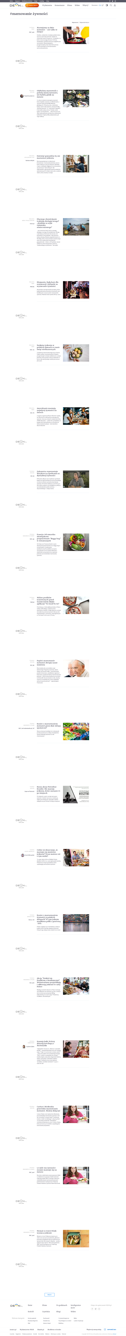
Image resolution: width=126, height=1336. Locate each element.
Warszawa (94, 5)
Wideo (77, 5)
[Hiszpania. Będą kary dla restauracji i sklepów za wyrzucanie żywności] (76, 290)
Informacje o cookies (56, 1334)
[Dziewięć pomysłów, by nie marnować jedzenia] (76, 163)
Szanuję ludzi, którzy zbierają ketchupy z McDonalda (46, 1043)
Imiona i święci (47, 1323)
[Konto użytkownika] (114, 5)
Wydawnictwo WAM (27, 1329)
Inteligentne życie (76, 1306)
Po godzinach (61, 1305)
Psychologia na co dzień (65, 1321)
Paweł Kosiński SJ (29, 96)
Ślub (29, 1323)
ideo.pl (114, 1334)
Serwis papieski (32, 1318)
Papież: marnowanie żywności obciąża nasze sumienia (47, 663)
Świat (32, 29)
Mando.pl (40, 1329)
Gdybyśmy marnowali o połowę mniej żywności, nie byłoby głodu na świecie (47, 94)
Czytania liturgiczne (64, 1318)
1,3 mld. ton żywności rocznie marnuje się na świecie (47, 1170)
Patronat (64, 1334)
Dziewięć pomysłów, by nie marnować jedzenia (48, 157)
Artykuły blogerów (33, 1321)
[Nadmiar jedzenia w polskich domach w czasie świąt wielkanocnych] (76, 353)
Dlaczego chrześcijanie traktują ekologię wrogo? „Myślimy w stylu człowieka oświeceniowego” (48, 223)
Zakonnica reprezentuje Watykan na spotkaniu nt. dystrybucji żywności (48, 473)
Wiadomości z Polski (28, 725)
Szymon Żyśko (30, 1046)
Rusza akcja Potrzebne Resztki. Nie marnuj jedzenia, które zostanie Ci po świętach (48, 790)
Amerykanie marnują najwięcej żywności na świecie (47, 410)
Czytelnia (46, 1312)
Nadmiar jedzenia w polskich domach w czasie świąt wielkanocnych (48, 347)
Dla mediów (41, 1334)
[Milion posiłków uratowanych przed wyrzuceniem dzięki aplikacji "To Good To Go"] (76, 605)
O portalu (12, 1334)
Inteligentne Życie (29, 157)
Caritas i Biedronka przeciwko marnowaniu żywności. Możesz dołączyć (48, 1109)
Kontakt (35, 1334)
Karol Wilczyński (29, 855)
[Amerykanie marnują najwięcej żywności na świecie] (76, 416)
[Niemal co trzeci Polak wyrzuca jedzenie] (76, 1238)
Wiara (69, 5)
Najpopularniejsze (84, 22)
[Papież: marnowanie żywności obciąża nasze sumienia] (76, 668)
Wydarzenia (47, 5)
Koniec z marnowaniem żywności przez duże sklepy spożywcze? (49, 726)
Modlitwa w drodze (27, 1)
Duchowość (46, 1318)
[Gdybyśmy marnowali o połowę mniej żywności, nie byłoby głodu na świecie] (76, 98)
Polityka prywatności (27, 1334)
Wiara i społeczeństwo (28, 220)
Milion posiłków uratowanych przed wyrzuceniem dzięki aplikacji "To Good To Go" (48, 601)
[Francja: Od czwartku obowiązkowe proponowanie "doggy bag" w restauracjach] (76, 542)
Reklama (47, 1334)
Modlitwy (61, 1323)
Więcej (85, 5)
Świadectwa (46, 1321)
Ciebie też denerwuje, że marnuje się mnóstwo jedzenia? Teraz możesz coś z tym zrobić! (48, 853)
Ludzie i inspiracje (29, 851)
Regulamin (18, 1334)
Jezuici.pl (13, 1329)
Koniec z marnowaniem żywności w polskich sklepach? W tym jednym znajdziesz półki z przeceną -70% (49, 919)
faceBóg (42, 1)
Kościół (32, 92)
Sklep (47, 1)
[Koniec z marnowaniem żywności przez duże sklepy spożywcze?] (76, 731)
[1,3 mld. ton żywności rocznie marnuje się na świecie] (76, 1175)
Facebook (110, 1)
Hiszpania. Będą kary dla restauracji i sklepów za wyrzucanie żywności (47, 284)
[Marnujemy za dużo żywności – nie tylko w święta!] (76, 35)
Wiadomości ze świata (28, 536)
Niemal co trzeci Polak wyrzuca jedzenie (47, 1232)
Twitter (112, 1)
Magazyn (17, 1)
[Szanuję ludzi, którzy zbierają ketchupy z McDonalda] (76, 1049)
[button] (106, 5)
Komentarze (60, 5)
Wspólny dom (30, 916)
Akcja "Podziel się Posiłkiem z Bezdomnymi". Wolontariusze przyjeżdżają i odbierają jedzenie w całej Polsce (49, 982)
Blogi (35, 1)
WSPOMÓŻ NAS (111, 1329)
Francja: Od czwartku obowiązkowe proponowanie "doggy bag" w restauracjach (49, 537)
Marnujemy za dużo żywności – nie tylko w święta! (47, 30)
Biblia (11, 1)
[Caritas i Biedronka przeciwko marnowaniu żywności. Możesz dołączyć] (76, 1114)
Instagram (115, 1)
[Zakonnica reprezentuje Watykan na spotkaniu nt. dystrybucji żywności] (76, 479)
